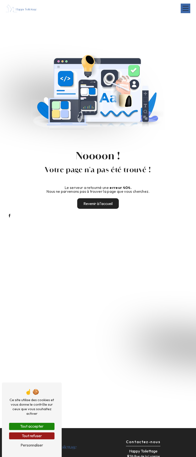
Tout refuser (32, 435)
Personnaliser (32, 445)
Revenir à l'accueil (98, 203)
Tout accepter (32, 426)
